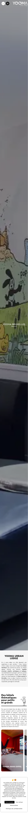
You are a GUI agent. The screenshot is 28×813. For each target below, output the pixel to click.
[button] (3, 325)
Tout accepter (9, 802)
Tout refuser (19, 802)
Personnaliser (14, 805)
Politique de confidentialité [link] (14, 808)
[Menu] (3, 3)
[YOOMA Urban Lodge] (7, 3)
